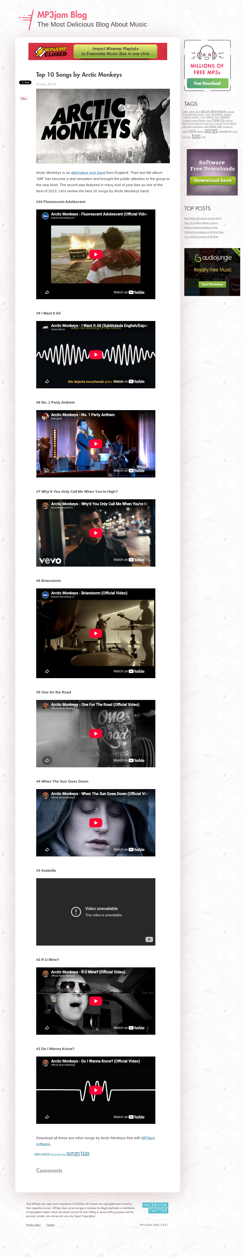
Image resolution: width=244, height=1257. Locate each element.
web (203, 137)
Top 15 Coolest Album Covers (201, 223)
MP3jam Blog (62, 15)
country (195, 117)
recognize (227, 126)
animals (230, 111)
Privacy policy (33, 1225)
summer (186, 137)
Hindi (209, 120)
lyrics (190, 123)
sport (235, 131)
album (205, 111)
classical (227, 114)
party (206, 126)
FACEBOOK (155, 1205)
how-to (219, 119)
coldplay (186, 117)
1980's (185, 111)
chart (208, 114)
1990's (192, 111)
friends (194, 120)
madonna (199, 123)
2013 (197, 111)
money (218, 123)
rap (219, 126)
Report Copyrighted (85, 1216)
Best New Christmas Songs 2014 (202, 218)
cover (203, 117)
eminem (225, 117)
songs (73, 1153)
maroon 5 (209, 123)
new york (187, 126)
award (201, 114)
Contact (50, 1225)
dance (210, 117)
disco (217, 117)
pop (213, 126)
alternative (42, 1154)
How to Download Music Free (201, 227)
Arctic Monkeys (58, 1154)
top (85, 1153)
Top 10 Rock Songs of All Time (201, 236)
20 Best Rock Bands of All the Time (204, 232)
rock (192, 130)
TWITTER (158, 1211)
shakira (200, 131)
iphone (229, 120)
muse (233, 123)
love (184, 123)
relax (185, 131)
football (186, 120)
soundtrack (225, 131)
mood (226, 123)
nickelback (197, 126)
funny (202, 120)
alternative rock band (88, 173)
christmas (217, 114)
